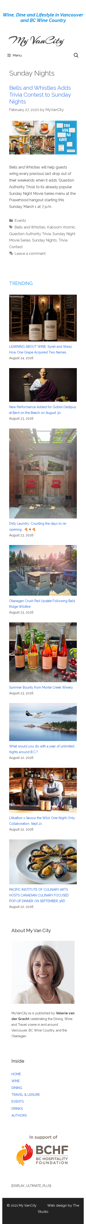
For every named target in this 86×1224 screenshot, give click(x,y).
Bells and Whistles (29, 227)
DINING (16, 1088)
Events (20, 220)
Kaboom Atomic (61, 227)
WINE (15, 1081)
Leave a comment (30, 253)
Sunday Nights (44, 240)
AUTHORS (19, 1115)
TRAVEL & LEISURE (25, 1094)
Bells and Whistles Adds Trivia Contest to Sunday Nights (40, 94)
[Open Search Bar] (76, 55)
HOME (16, 1074)
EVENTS (17, 1101)
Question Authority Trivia (30, 234)
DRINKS (17, 1108)
